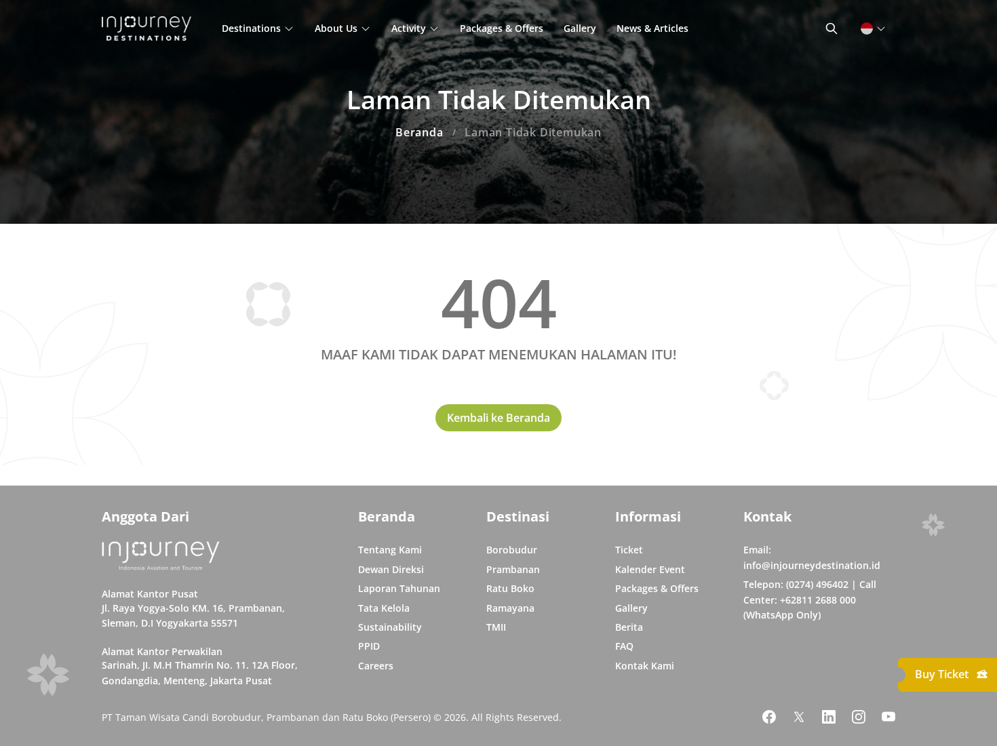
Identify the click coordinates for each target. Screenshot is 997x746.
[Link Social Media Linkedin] (829, 717)
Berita (629, 627)
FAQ (624, 646)
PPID (369, 646)
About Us (336, 28)
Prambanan (513, 569)
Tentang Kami (390, 549)
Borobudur (511, 549)
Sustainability (390, 627)
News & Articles (652, 28)
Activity (408, 28)
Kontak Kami (644, 665)
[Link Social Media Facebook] (769, 717)
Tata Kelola (384, 608)
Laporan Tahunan (399, 588)
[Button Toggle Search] (831, 28)
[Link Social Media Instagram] (858, 717)
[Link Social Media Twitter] (799, 717)
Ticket (629, 549)
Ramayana (510, 608)
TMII (496, 627)
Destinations (251, 28)
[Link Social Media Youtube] (888, 717)
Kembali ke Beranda (498, 417)
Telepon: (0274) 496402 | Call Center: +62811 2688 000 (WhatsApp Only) (809, 599)
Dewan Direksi (391, 569)
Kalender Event (650, 569)
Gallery (580, 28)
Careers (375, 665)
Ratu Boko (510, 588)
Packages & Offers (501, 28)
